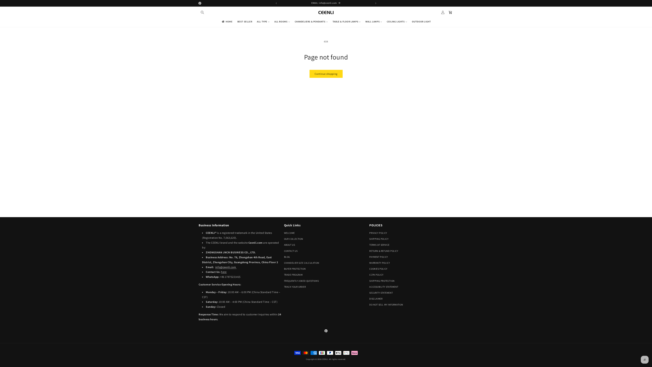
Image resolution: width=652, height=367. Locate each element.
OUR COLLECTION (293, 238)
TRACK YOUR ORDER (295, 286)
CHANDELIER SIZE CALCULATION (301, 262)
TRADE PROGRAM (293, 274)
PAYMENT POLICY (378, 256)
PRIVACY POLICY (378, 232)
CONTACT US (291, 250)
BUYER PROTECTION (295, 268)
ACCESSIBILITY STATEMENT (383, 286)
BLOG (287, 256)
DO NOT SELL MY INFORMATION (386, 304)
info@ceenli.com (226, 267)
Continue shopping (326, 73)
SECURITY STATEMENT (381, 292)
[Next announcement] (375, 3)
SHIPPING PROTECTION (381, 280)
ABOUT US (289, 244)
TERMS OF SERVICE (379, 244)
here (224, 272)
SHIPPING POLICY (378, 238)
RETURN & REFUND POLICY (383, 250)
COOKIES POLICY (378, 268)
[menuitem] (227, 21)
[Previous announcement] (276, 3)
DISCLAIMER (376, 298)
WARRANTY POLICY (379, 262)
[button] (202, 12)
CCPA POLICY (376, 274)
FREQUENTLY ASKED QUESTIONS (301, 280)
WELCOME (289, 232)
